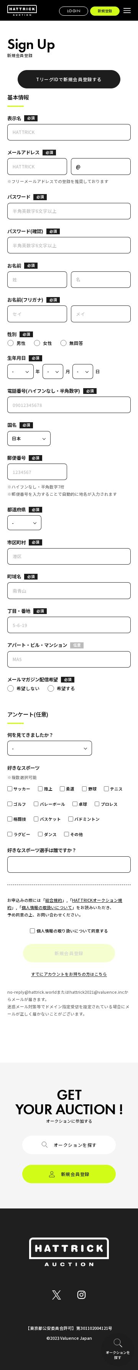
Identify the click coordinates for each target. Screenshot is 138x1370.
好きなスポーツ (23, 767)
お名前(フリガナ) (25, 299)
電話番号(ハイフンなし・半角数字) (43, 390)
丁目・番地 (18, 610)
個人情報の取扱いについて (46, 907)
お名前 (14, 265)
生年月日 (16, 357)
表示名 (14, 118)
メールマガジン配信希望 (32, 679)
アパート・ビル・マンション (37, 645)
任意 (77, 645)
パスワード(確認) (25, 231)
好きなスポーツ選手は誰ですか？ (41, 850)
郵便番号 (16, 457)
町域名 (14, 576)
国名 (11, 424)
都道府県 (16, 509)
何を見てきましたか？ (30, 735)
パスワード (18, 196)
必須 (31, 118)
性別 (11, 334)
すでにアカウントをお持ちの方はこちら (69, 974)
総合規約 (53, 900)
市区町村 (16, 542)
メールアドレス (23, 152)
